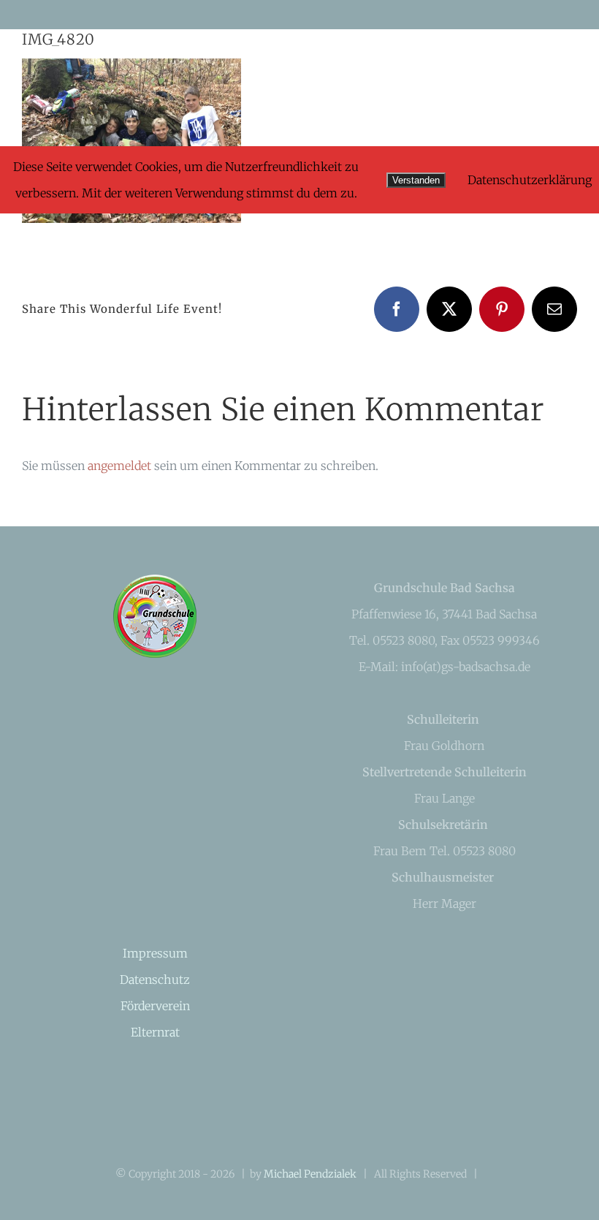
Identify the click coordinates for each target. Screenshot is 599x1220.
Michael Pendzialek (310, 1174)
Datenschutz (155, 979)
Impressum (155, 953)
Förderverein (155, 1006)
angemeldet (119, 465)
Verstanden (416, 180)
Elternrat (155, 1032)
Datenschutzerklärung (530, 180)
